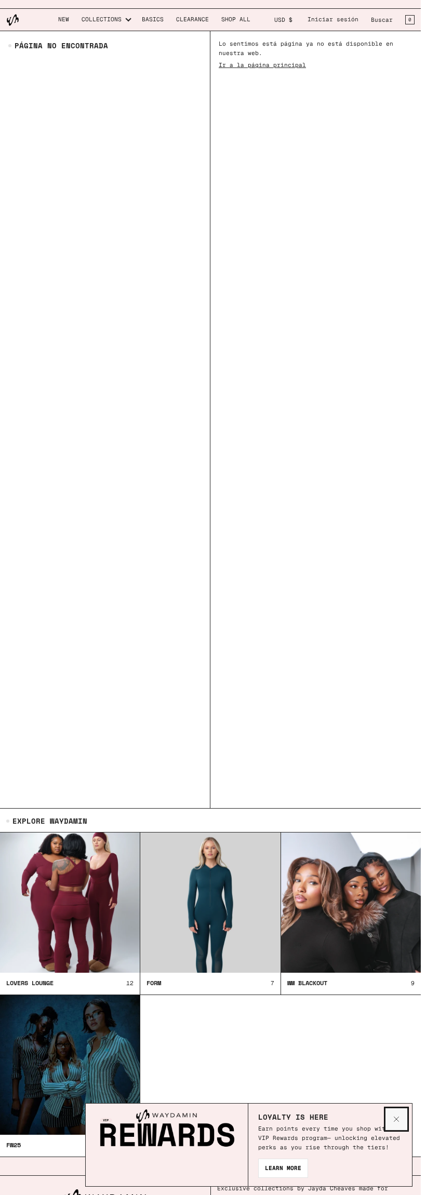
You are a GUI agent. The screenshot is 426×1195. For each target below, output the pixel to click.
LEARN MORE (283, 1168)
